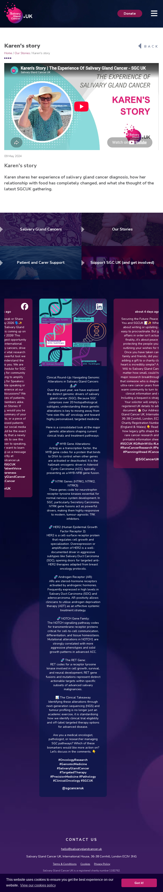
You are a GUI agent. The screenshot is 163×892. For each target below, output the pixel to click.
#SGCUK (74, 781)
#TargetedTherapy (60, 772)
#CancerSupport (147, 452)
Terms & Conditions (65, 864)
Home (8, 53)
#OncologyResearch (60, 760)
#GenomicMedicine (60, 764)
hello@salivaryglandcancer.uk (81, 849)
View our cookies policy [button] (38, 885)
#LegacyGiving (151, 444)
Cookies (85, 864)
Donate (130, 13)
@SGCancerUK (134, 459)
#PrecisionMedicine (51, 777)
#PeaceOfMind (150, 448)
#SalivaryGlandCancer (60, 768)
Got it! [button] (139, 883)
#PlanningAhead (122, 452)
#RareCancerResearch (123, 448)
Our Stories (22, 53)
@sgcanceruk (60, 788)
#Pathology (74, 777)
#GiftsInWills (130, 444)
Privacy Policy (102, 864)
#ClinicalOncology (53, 781)
